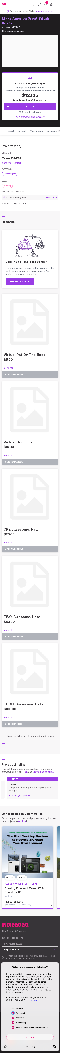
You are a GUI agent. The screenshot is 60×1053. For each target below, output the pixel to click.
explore (22, 821)
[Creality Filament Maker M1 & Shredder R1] (27, 852)
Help (25, 772)
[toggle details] (52, 907)
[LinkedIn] (22, 938)
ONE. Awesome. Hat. (21, 529)
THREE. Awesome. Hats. (24, 704)
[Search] (32, 4)
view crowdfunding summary (30, 117)
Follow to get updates (19, 795)
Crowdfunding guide (43, 772)
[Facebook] (3, 938)
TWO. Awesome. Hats (22, 616)
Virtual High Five (18, 442)
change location (44, 11)
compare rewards (19, 281)
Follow (30, 106)
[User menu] (51, 4)
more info (7, 163)
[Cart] (39, 4)
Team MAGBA (12, 27)
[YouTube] (13, 938)
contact (17, 163)
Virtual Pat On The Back (25, 354)
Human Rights (10, 174)
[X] (8, 938)
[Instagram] (17, 938)
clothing (7, 186)
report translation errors (25, 958)
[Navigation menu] (57, 4)
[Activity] (46, 4)
